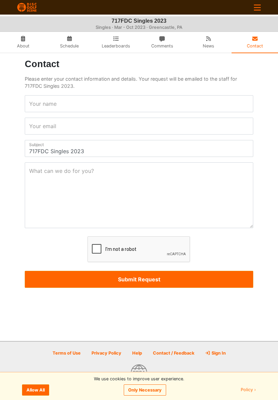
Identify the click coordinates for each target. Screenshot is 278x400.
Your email (31, 126)
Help (137, 353)
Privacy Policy (106, 353)
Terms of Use (67, 353)
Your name (31, 103)
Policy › (248, 390)
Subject (31, 144)
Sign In (218, 353)
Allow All (35, 390)
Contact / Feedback (173, 353)
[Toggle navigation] (257, 7)
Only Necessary (145, 390)
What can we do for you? (31, 170)
